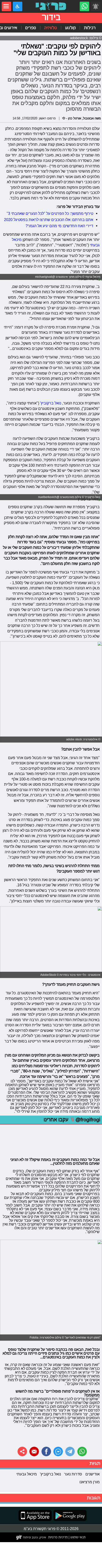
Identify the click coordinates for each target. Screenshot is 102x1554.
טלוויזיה (50, 27)
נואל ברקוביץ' (50, 403)
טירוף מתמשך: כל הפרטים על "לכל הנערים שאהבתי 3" (50, 213)
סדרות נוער (73, 1474)
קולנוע (70, 27)
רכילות (90, 27)
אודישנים (92, 1474)
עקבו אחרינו (72, 1119)
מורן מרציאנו (89, 1482)
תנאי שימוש (78, 1537)
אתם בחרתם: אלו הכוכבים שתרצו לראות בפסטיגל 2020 (48, 219)
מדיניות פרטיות (58, 1537)
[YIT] (31, 1537)
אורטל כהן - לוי (71, 118)
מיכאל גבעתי (26, 1474)
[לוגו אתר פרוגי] (51, 6)
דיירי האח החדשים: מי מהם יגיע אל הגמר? (59, 226)
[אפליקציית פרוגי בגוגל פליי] (69, 1515)
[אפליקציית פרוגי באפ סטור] (35, 1515)
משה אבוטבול (92, 118)
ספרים (30, 27)
